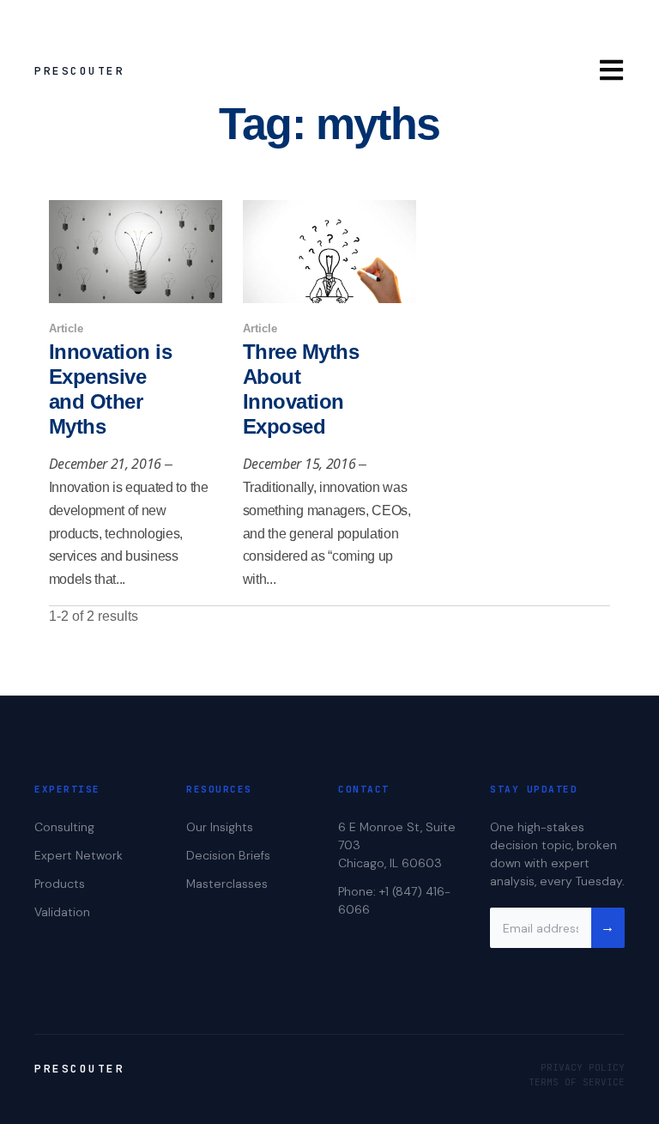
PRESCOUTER (79, 71)
